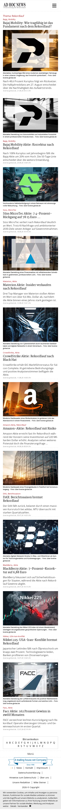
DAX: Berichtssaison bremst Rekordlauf (23, 499)
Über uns (44, 777)
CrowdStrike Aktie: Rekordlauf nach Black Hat (28, 358)
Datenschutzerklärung (29, 772)
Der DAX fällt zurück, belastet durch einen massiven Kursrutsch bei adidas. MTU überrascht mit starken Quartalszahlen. (30, 509)
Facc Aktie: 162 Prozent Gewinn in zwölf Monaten (26, 713)
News (19, 767)
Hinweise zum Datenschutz (22, 777)
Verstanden (23, 806)
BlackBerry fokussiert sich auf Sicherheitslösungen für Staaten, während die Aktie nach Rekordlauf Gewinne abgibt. (30, 581)
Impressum (42, 767)
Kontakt (29, 767)
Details (13, 806)
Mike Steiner (40, 782)
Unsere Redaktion (21, 782)
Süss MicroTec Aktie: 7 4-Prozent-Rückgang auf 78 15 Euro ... (27, 215)
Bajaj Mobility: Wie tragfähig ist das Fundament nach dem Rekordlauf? (28, 25)
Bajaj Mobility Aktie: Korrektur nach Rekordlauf (28, 146)
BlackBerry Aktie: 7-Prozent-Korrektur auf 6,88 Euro (29, 570)
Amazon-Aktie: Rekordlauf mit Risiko (29, 428)
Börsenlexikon (30, 739)
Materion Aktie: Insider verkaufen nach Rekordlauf (27, 287)
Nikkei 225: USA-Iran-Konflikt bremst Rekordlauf (30, 642)
